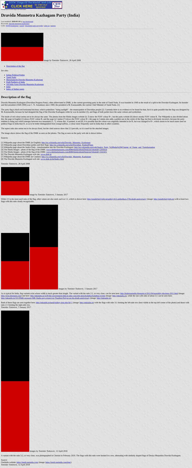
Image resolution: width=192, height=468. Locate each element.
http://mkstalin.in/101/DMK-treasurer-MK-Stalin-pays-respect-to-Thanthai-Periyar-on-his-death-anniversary (45, 298)
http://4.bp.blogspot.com (11, 296)
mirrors (53, 26)
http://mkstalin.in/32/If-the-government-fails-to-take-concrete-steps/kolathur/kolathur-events (67, 296)
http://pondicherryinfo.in (164, 199)
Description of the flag (15, 66)
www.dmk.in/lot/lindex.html (52, 159)
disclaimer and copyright (34, 26)
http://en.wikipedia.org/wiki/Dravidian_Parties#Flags (71, 145)
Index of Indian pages (15, 89)
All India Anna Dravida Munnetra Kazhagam (25, 84)
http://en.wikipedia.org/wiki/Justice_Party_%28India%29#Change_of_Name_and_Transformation (114, 147)
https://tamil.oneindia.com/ (27, 462)
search (22, 26)
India (8, 87)
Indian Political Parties (15, 75)
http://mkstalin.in (119, 296)
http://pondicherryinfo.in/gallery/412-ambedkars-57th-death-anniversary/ (117, 199)
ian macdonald (28, 21)
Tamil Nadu (11, 77)
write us (47, 26)
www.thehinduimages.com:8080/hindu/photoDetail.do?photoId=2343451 (76, 152)
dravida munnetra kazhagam (19, 24)
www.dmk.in (46, 154)
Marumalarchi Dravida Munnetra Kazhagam (24, 80)
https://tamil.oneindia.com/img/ (58, 462)
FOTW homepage (12, 26)
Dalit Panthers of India (15, 82)
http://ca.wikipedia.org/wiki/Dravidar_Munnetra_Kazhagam (66, 157)
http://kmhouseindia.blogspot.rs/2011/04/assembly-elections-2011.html (149, 293)
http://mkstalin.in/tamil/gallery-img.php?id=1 (54, 302)
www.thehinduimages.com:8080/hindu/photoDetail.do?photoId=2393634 (76, 150)
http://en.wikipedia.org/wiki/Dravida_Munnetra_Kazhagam (66, 142)
